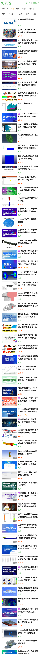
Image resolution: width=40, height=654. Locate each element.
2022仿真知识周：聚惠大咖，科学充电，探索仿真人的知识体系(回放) (28, 611)
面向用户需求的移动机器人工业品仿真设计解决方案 (28, 253)
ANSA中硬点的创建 (26, 19)
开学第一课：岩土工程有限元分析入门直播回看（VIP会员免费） (28, 264)
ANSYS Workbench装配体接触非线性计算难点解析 (28, 464)
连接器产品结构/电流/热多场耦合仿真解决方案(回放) (28, 443)
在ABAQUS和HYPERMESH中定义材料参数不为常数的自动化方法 (28, 32)
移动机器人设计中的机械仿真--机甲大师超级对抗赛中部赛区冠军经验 (28, 316)
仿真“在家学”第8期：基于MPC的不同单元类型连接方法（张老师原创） (28, 337)
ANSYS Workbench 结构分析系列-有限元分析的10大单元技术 (28, 379)
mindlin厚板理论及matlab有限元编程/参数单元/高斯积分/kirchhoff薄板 (28, 348)
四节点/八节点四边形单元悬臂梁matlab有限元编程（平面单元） (28, 95)
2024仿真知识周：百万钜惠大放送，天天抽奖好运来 (28, 401)
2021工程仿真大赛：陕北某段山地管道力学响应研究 (28, 85)
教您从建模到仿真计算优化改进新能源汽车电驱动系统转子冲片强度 (28, 590)
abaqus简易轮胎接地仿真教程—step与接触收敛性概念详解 (28, 632)
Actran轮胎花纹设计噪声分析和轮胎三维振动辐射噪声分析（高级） (28, 127)
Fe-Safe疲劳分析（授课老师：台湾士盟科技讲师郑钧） (28, 285)
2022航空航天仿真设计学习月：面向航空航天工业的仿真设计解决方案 (28, 569)
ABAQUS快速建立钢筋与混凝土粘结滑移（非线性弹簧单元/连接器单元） (28, 432)
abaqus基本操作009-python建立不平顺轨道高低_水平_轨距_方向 (28, 295)
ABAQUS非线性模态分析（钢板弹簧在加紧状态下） (28, 538)
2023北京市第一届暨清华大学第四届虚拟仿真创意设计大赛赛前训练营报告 (28, 190)
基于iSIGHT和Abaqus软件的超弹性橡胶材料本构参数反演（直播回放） (28, 211)
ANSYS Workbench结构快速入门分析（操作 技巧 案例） (28, 116)
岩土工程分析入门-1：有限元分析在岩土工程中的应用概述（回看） (28, 390)
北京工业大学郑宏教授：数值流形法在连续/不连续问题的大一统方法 (28, 506)
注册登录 (36, 3)
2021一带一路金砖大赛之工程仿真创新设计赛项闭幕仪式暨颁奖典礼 (28, 64)
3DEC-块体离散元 (25, 103)
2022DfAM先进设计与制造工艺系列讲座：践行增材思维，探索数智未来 (28, 358)
